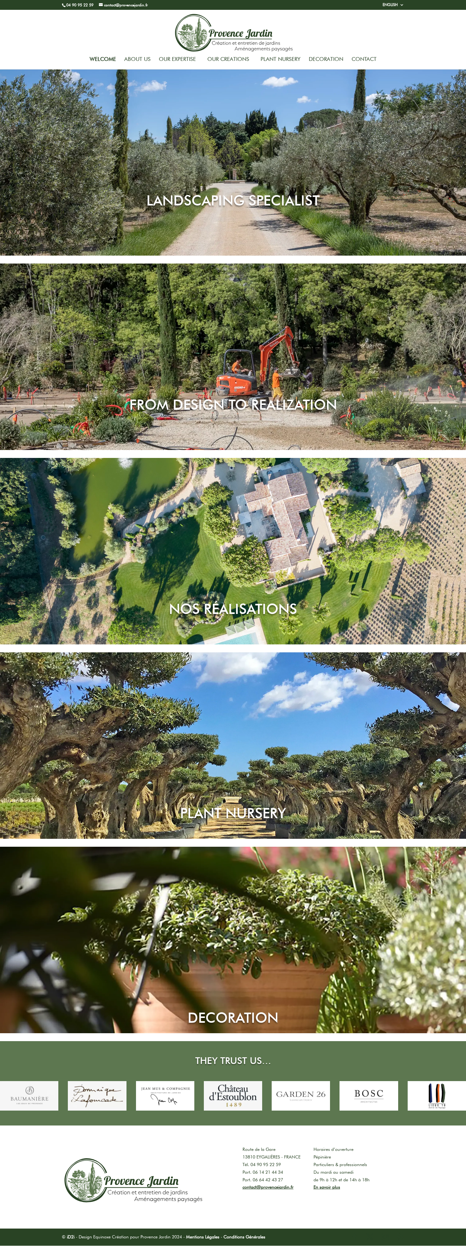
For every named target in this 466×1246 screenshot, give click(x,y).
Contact (364, 59)
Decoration (326, 59)
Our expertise (177, 59)
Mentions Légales (202, 1236)
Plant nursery (281, 59)
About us (137, 59)
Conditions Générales (244, 1236)
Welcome (103, 59)
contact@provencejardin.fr (268, 1187)
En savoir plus (327, 1187)
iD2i (70, 1236)
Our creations (228, 59)
